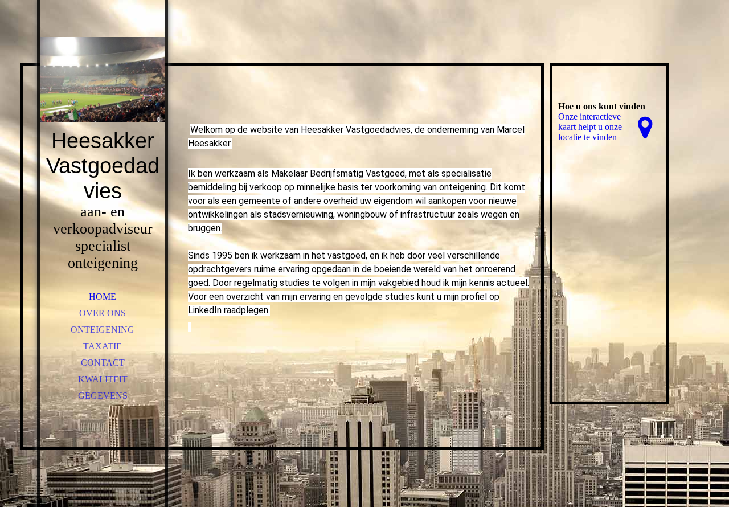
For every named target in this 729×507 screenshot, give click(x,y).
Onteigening (102, 329)
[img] (102, 79)
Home (102, 296)
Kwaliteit (103, 379)
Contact (103, 362)
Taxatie (102, 346)
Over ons (102, 313)
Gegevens (103, 395)
